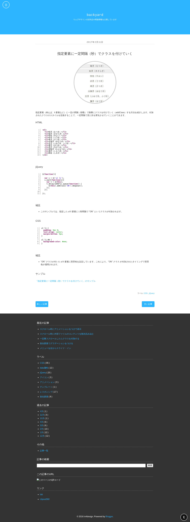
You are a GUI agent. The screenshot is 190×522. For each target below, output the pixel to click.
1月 (42, 432)
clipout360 (45, 499)
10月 (42, 418)
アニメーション (47, 382)
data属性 (44, 368)
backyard (95, 15)
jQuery (151, 293)
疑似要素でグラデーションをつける (56, 343)
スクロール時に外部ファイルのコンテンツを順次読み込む (67, 334)
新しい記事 (42, 304)
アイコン (44, 377)
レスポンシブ (46, 392)
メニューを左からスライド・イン (55, 348)
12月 (42, 436)
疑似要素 (44, 397)
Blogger (109, 516)
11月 (42, 415)
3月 (42, 425)
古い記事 (148, 304)
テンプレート (46, 387)
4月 (42, 411)
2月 (42, 429)
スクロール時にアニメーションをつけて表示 (60, 329)
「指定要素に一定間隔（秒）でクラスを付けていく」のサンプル (66, 281)
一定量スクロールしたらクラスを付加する (59, 339)
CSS (146, 293)
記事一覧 (44, 451)
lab (41, 494)
